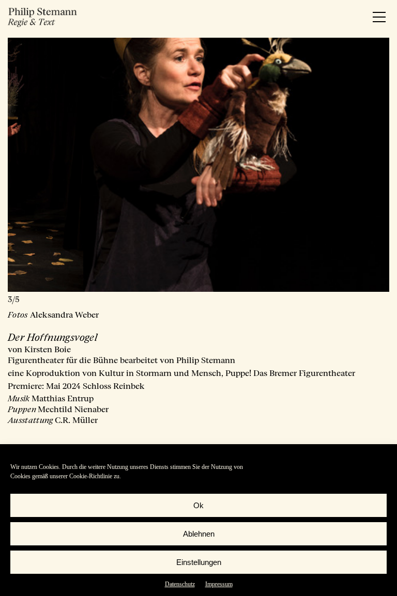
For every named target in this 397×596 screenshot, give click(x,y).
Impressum (219, 584)
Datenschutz (180, 584)
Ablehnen (199, 533)
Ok (198, 505)
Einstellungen (198, 562)
